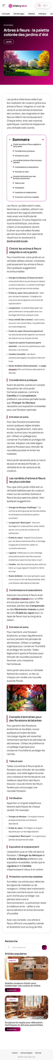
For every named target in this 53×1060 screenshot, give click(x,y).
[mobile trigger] (4, 5)
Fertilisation (19, 188)
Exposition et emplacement (25, 192)
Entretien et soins (22, 155)
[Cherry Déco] (18, 5)
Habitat (12, 960)
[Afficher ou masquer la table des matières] (36, 139)
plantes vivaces (20, 598)
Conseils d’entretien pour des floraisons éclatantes (24, 177)
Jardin (9, 41)
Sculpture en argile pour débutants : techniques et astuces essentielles (24, 1023)
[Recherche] (39, 5)
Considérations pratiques (25, 151)
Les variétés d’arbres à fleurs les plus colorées (27, 161)
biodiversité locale (17, 241)
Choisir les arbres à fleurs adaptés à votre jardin (27, 145)
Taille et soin (19, 183)
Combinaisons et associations (26, 167)
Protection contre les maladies (27, 197)
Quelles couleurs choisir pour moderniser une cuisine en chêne (22, 984)
